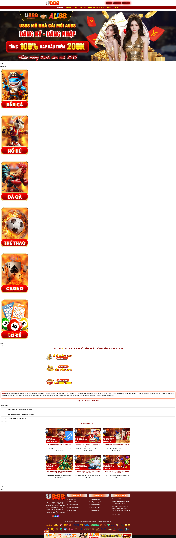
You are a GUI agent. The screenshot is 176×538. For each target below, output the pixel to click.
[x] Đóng (46, 531)
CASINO (80, 7)
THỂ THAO (74, 7)
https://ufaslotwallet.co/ (123, 501)
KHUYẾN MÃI (110, 7)
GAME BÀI (95, 7)
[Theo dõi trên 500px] (55, 516)
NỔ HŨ (85, 7)
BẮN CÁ (90, 7)
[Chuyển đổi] (5, 409)
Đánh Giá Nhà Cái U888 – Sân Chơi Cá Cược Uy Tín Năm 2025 (117, 445)
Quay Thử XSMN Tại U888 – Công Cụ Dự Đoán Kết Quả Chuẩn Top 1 (88, 472)
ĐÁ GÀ (100, 7)
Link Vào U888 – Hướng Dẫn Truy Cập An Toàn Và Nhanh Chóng (59, 445)
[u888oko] (52, 3)
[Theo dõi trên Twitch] (58, 516)
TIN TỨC (117, 7)
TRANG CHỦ (60, 7)
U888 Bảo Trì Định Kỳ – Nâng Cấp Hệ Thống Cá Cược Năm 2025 (88, 445)
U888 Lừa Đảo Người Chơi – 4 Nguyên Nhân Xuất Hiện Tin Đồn (59, 472)
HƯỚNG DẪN (68, 7)
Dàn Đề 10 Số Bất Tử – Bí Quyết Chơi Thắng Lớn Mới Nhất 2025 (117, 472)
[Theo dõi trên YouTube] (53, 516)
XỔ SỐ (104, 7)
